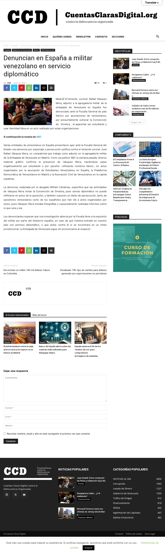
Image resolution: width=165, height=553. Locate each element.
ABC (38, 136)
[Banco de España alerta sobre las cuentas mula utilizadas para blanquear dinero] (55, 333)
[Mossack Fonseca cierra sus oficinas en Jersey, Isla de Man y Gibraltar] (121, 94)
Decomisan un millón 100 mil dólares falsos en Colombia (27, 272)
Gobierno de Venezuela (22, 50)
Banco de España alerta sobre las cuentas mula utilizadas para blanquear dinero (55, 349)
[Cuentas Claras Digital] (82, 16)
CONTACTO (101, 36)
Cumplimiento (119, 155)
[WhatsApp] (29, 88)
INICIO (44, 36)
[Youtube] (24, 495)
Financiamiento (139, 80)
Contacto (119, 533)
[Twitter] (14, 88)
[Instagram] (7, 495)
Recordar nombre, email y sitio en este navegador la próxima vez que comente (48, 433)
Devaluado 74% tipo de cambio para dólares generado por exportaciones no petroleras (83, 272)
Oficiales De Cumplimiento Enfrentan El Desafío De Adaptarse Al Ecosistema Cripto (149, 195)
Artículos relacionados (17, 315)
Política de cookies (134, 533)
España (14, 45)
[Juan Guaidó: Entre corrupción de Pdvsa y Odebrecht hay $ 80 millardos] (121, 63)
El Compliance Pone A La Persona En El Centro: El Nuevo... (123, 162)
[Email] (44, 88)
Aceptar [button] (88, 547)
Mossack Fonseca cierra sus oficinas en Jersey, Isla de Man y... (146, 93)
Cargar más (136, 122)
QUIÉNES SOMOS (62, 36)
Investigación (138, 114)
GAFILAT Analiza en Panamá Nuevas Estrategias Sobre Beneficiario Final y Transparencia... (122, 195)
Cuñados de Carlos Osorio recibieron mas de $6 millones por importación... (145, 109)
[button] (157, 36)
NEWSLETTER (83, 36)
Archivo (136, 65)
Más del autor (40, 315)
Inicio (6, 45)
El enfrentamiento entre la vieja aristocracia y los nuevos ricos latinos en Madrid (18, 349)
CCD (9, 83)
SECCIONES (118, 36)
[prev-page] (6, 357)
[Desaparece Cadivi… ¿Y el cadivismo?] (121, 79)
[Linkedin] (36, 88)
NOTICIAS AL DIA (48, 50)
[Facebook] (7, 88)
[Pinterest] (21, 88)
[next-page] (11, 357)
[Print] (51, 88)
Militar (36, 50)
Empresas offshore (140, 99)
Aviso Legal (150, 533)
